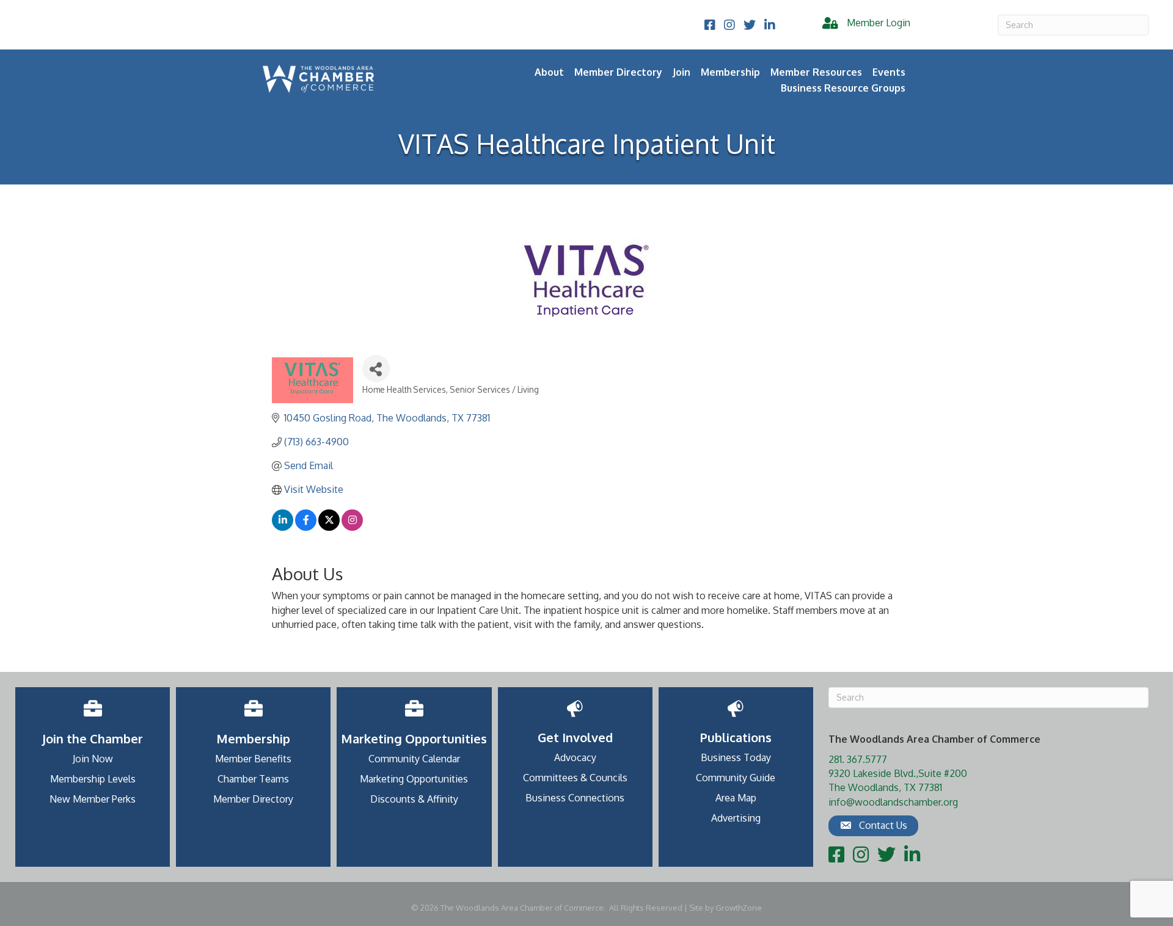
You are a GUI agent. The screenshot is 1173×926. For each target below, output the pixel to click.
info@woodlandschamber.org (893, 802)
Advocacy (575, 757)
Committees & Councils (575, 777)
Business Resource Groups (843, 88)
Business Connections (574, 798)
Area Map (735, 798)
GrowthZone (738, 908)
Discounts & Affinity (414, 799)
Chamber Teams (253, 779)
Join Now (93, 759)
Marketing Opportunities (414, 779)
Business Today (736, 757)
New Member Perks (92, 799)
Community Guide (735, 777)
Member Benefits (253, 759)
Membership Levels (93, 779)
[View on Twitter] (329, 527)
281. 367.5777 (857, 759)
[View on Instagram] (352, 527)
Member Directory (618, 72)
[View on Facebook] (305, 527)
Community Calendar (414, 759)
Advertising (736, 818)
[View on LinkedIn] (282, 527)
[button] (873, 825)
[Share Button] (376, 368)
